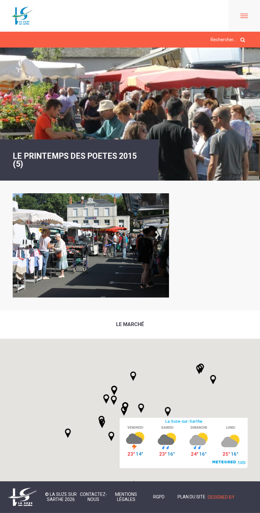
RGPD (159, 496)
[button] (141, 408)
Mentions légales (126, 497)
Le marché (130, 324)
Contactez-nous (93, 497)
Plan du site (191, 496)
